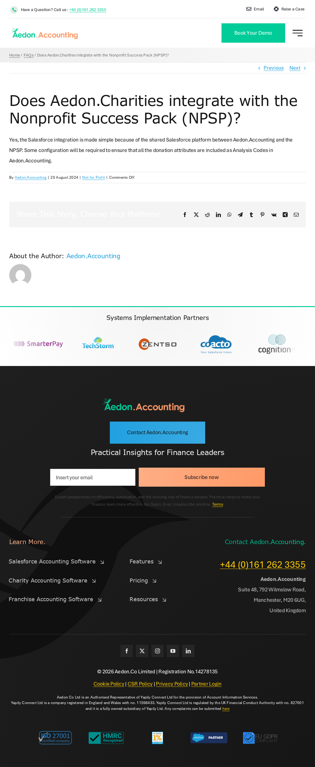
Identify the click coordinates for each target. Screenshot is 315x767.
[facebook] (127, 651)
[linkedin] (188, 651)
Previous (274, 67)
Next (294, 67)
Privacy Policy (172, 683)
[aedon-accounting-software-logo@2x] (143, 399)
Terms (217, 504)
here (226, 708)
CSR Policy (140, 683)
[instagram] (157, 651)
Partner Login (206, 683)
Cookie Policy (109, 683)
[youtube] (173, 651)
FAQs (29, 55)
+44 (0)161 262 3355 (87, 9)
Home (14, 55)
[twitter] (142, 651)
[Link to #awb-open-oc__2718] (298, 33)
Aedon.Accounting (30, 177)
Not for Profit (93, 177)
